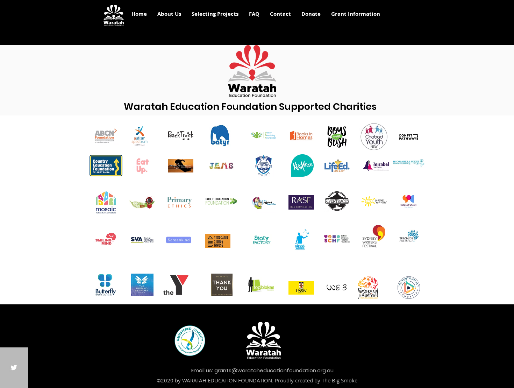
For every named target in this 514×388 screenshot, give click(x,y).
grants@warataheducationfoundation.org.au (274, 370)
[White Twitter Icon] (13, 367)
